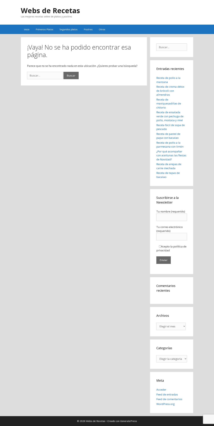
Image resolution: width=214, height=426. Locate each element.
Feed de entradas (167, 394)
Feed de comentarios (169, 399)
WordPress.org (165, 404)
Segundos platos (69, 29)
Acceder (161, 389)
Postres (88, 29)
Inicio (26, 29)
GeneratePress (128, 421)
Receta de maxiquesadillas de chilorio (168, 103)
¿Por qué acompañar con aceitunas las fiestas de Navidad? (171, 155)
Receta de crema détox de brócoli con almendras (170, 90)
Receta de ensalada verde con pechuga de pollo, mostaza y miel (169, 116)
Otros (102, 29)
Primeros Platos (44, 29)
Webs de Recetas (50, 10)
